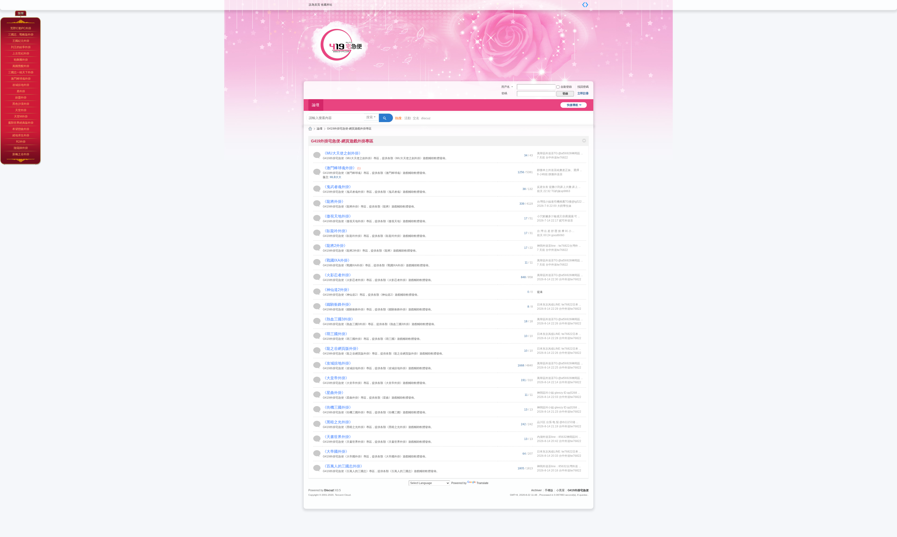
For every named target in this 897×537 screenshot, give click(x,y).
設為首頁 (314, 4)
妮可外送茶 (566, 220)
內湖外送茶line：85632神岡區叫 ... (559, 437)
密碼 (504, 93)
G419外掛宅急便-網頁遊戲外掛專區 (342, 141)
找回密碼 (583, 86)
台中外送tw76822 (557, 157)
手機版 (549, 490)
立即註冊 (583, 93)
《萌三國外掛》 (336, 334)
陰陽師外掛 (21, 148)
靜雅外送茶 (555, 174)
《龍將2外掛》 (335, 246)
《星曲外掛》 (334, 393)
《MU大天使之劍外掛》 (342, 153)
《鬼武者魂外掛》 (338, 187)
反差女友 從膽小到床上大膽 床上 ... (558, 187)
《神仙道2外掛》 (337, 290)
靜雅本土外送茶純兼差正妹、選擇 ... (559, 170)
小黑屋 (560, 490)
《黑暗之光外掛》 (338, 422)
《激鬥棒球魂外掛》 (339, 168)
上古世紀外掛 (20, 53)
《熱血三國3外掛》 (339, 319)
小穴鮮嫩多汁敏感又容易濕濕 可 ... (558, 216)
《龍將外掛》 (334, 202)
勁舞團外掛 (21, 59)
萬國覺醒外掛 (20, 66)
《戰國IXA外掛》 (337, 260)
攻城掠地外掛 (20, 85)
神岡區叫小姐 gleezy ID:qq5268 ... (558, 392)
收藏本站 (326, 4)
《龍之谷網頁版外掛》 (341, 349)
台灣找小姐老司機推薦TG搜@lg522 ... (560, 201)
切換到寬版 (585, 4)
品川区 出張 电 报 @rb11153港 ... (557, 422)
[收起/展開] (584, 141)
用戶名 (505, 86)
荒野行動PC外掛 (20, 28)
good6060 (557, 235)
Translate (482, 483)
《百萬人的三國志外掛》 (343, 466)
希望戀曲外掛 (20, 129)
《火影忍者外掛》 (338, 275)
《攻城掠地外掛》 (338, 363)
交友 (416, 118)
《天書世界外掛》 (338, 437)
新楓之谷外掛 (20, 154)
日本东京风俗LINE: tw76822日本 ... (559, 304)
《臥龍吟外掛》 (336, 231)
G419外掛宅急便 (310, 128)
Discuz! (329, 490)
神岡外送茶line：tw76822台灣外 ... (559, 245)
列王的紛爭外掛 (21, 47)
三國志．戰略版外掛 (20, 34)
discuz (426, 118)
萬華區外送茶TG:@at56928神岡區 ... (560, 153)
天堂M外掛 (21, 116)
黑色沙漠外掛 (20, 103)
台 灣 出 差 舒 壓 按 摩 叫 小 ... (555, 231)
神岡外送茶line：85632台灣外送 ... (559, 466)
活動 (407, 118)
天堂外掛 (20, 110)
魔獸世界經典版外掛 (20, 122)
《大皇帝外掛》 (336, 378)
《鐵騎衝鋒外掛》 (338, 304)
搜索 (369, 117)
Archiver (536, 490)
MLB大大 (335, 177)
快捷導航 (572, 105)
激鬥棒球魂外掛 (21, 78)
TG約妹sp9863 (560, 191)
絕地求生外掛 (20, 135)
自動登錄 (566, 86)
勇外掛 (21, 91)
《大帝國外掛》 (336, 451)
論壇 (315, 105)
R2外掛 (20, 141)
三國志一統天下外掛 (20, 72)
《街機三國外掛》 (338, 407)
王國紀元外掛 (20, 40)
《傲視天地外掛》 (338, 216)
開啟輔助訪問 (579, 3)
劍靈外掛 (20, 97)
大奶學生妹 (564, 205)
